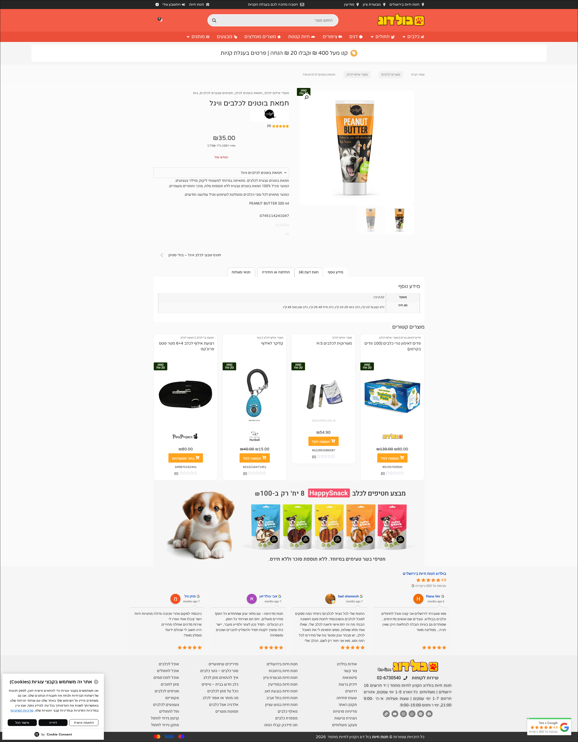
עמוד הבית (417, 74)
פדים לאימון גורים (411, 337)
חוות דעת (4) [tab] (309, 272)
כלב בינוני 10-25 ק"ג (347, 307)
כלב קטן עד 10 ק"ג (372, 307)
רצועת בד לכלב (205, 337)
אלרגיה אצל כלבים (223, 704)
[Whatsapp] (412, 713)
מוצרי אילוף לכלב (357, 74)
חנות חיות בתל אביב (282, 698)
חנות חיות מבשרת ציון (280, 677)
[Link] (386, 713)
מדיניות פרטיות (345, 711)
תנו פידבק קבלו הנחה (281, 725)
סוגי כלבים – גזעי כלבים (219, 671)
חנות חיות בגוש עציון (281, 704)
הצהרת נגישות (345, 718)
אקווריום (172, 698)
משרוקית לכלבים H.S (334, 343)
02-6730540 (389, 678)
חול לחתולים (169, 711)
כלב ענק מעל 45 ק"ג (295, 307)
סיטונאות (350, 677)
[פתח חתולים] (372, 36)
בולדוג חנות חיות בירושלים (424, 574)
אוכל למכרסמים (166, 677)
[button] (161, 20)
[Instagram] (403, 713)
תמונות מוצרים (226, 711)
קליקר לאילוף (272, 343)
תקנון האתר (347, 704)
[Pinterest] (420, 713)
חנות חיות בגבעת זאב (281, 691)
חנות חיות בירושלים (282, 664)
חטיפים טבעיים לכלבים (216, 93)
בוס (195, 93)
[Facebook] (429, 713)
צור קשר (350, 671)
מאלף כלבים (288, 711)
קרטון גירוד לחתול (165, 718)
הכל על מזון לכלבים (222, 691)
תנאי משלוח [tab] (241, 272)
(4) (269, 126)
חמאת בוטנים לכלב (248, 93)
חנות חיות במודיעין (283, 684)
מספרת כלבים (286, 718)
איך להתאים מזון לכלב (220, 677)
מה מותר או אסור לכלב (220, 698)
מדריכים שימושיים (223, 664)
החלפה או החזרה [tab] (276, 272)
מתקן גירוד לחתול (165, 725)
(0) (383, 474)
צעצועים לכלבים (166, 704)
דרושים (351, 691)
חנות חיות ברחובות (283, 671)
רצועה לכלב (187, 337)
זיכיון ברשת (348, 684)
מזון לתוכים (170, 684)
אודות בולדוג (347, 664)
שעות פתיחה (346, 698)
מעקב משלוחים (344, 725)
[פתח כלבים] (404, 36)
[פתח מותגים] (188, 36)
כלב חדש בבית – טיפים (220, 684)
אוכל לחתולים (168, 671)
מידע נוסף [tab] (335, 272)
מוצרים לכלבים (390, 74)
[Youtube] (395, 713)
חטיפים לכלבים (167, 691)
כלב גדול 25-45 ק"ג (321, 307)
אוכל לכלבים (169, 664)
